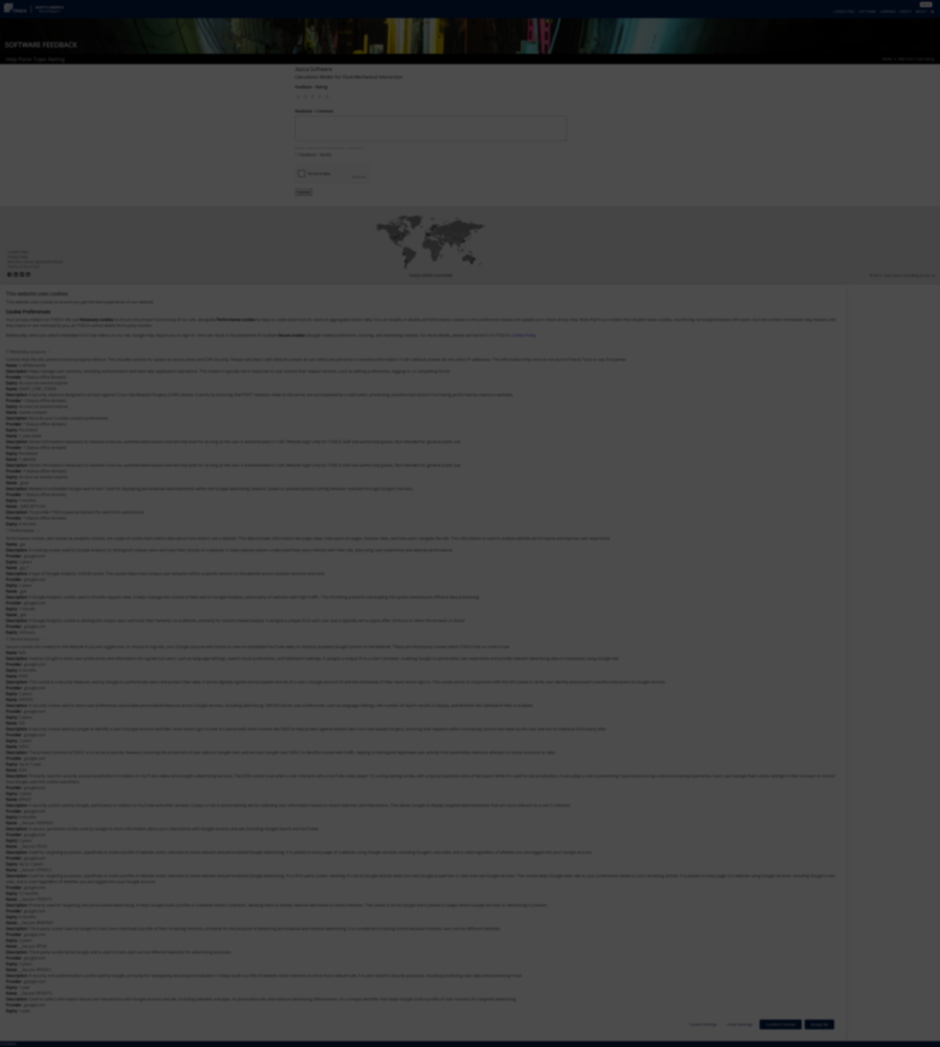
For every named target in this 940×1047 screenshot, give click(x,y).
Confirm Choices (781, 1024)
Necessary (28, 351)
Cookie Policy (524, 335)
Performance (22, 530)
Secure (24, 639)
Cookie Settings (703, 1024)
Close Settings (740, 1024)
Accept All (819, 1024)
